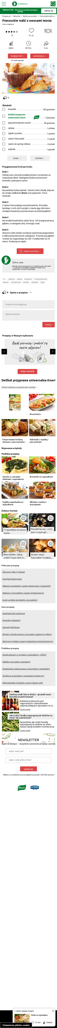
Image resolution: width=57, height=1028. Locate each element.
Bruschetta (35, 414)
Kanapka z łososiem (11, 620)
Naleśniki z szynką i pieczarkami (39, 440)
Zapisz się (28, 769)
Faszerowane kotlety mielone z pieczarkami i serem (13, 440)
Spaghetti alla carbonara (13, 613)
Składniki (16, 16)
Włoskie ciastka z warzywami (38, 503)
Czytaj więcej (25, 709)
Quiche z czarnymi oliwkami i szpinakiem (13, 477)
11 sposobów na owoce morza (15, 531)
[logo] (20, 3)
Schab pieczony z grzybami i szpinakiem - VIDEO (24, 655)
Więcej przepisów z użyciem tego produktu (19, 387)
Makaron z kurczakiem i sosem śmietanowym (23, 593)
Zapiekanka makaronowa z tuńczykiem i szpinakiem (26, 669)
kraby (42, 282)
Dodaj (48, 324)
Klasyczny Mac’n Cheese (13, 572)
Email (16, 158)
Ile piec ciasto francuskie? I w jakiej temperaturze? (41, 556)
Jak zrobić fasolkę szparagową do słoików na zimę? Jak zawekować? (30, 716)
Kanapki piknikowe (11, 627)
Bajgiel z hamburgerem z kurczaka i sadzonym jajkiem (27, 634)
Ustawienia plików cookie (16, 1025)
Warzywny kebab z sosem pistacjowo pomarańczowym (27, 641)
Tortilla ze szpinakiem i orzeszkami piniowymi (23, 676)
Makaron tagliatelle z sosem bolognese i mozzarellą (26, 586)
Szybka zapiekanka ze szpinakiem (12, 503)
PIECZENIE (35, 282)
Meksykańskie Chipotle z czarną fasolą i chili (22, 683)
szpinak (5, 282)
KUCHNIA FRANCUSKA (41, 279)
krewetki (26, 282)
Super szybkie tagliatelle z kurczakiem (19, 600)
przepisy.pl (10, 24)
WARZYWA (11, 279)
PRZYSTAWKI (28, 279)
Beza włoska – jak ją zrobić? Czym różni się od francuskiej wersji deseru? (14, 556)
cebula (19, 279)
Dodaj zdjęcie (27, 371)
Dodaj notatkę (31, 251)
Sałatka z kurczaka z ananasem (16, 662)
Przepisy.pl (6, 16)
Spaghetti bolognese (12, 579)
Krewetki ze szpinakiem (41, 476)
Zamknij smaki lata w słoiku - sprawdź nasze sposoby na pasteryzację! (30, 695)
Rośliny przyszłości (30, 16)
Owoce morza (15, 282)
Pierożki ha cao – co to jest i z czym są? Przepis (41, 531)
